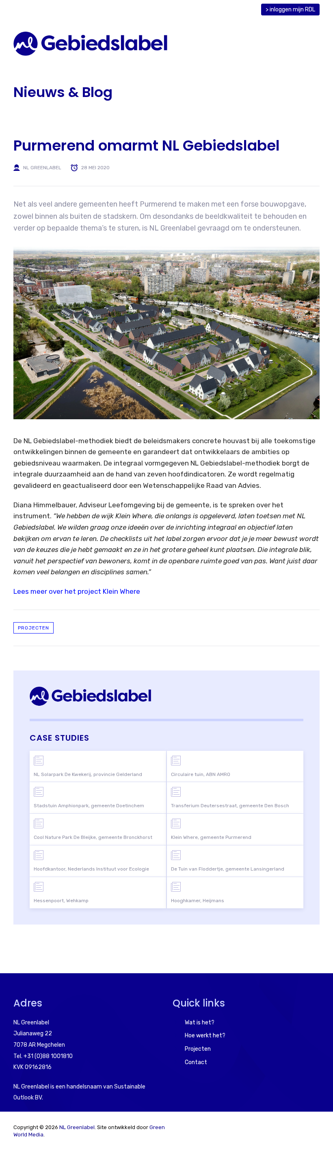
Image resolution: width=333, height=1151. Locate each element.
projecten (33, 628)
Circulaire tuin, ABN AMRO (200, 774)
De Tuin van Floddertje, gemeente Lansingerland (227, 869)
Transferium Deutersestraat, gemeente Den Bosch (230, 805)
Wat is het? (199, 1022)
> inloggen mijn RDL (290, 9)
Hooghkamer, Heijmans (197, 900)
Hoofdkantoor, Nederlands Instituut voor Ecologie (91, 869)
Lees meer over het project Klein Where (76, 591)
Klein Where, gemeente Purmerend (211, 837)
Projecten (198, 1048)
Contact (196, 1062)
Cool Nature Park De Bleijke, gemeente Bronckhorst (93, 837)
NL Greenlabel (42, 167)
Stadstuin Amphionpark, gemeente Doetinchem (89, 805)
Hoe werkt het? (205, 1035)
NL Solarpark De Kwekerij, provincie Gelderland (88, 774)
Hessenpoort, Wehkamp (61, 900)
